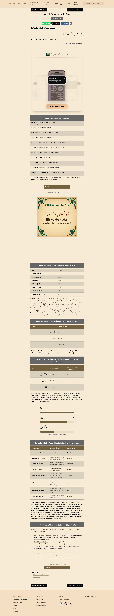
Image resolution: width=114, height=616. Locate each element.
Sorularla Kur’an (46, 3)
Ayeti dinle (58, 18)
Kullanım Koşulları (41, 606)
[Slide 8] (59, 101)
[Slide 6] (57, 101)
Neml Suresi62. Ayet (41, 542)
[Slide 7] (58, 101)
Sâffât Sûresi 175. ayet (75, 10)
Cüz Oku (61, 3)
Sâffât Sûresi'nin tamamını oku (57, 193)
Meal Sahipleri (77, 3)
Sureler (24, 3)
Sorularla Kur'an (17, 603)
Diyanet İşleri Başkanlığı (41, 575)
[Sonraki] (79, 83)
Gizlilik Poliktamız (41, 603)
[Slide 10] (60, 101)
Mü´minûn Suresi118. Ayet (42, 535)
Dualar (56, 3)
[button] (61, 603)
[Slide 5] (56, 101)
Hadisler (68, 3)
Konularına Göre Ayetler (33, 3)
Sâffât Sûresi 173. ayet (39, 10)
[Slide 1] (53, 101)
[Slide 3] (54, 101)
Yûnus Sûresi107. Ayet (41, 546)
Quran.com (36, 577)
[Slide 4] (55, 101)
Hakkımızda (39, 600)
